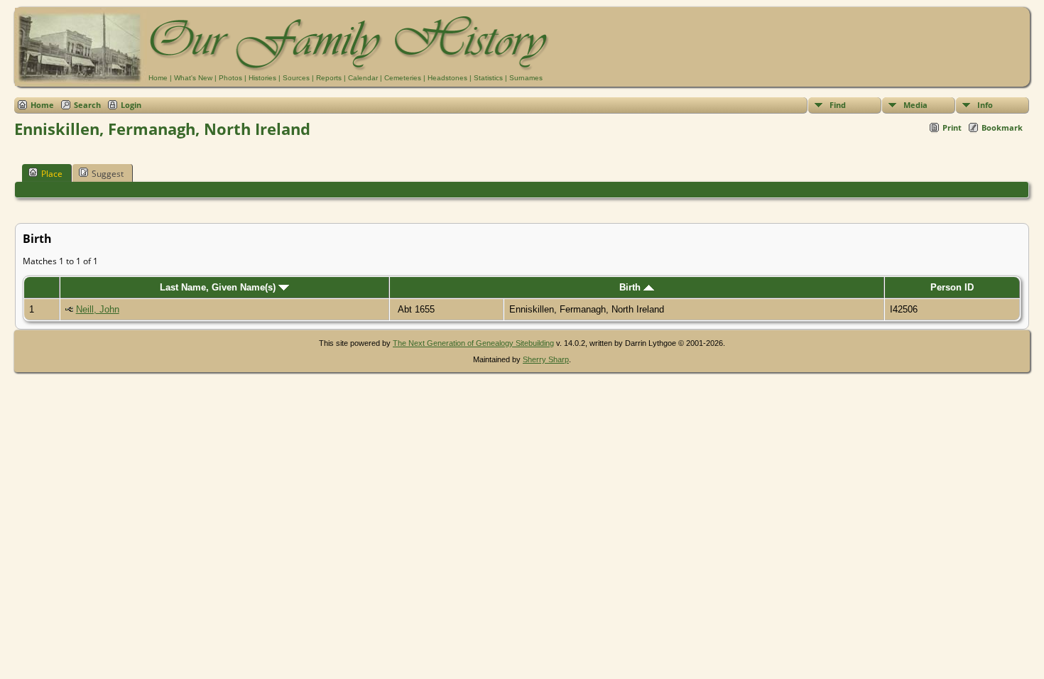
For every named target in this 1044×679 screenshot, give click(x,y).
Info (985, 104)
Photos (230, 78)
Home (158, 78)
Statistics (488, 78)
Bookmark (1002, 127)
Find (838, 104)
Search (87, 104)
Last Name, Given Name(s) (219, 287)
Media (915, 104)
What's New (193, 78)
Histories (262, 78)
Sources (296, 78)
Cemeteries (402, 78)
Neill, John (97, 309)
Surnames (526, 78)
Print (952, 127)
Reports (329, 78)
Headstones (447, 78)
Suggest (108, 174)
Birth (631, 287)
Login (131, 104)
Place (51, 174)
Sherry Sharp (546, 359)
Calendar (363, 78)
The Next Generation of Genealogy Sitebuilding (473, 343)
